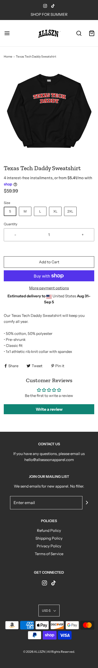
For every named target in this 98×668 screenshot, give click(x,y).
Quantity (10, 224)
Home (8, 56)
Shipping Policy (49, 538)
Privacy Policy (49, 546)
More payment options (49, 288)
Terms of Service (49, 553)
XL (55, 211)
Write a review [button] (49, 409)
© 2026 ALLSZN (34, 651)
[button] (49, 111)
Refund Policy (49, 530)
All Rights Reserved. (61, 651)
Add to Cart (49, 262)
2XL (70, 211)
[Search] (79, 33)
